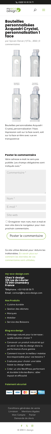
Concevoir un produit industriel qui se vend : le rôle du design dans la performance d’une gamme (25, 345)
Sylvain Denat (16, 41)
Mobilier (11, 318)
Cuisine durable (15, 305)
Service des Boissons (18, 322)
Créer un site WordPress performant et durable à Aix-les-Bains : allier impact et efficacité (26, 372)
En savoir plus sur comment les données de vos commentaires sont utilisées (21, 257)
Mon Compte (18, 415)
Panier (32, 415)
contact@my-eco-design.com (27, 293)
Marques (12, 313)
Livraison (13, 411)
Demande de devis (24, 418)
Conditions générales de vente (24, 408)
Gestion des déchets (17, 309)
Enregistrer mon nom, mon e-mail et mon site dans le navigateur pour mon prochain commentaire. (25, 225)
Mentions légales (31, 411)
